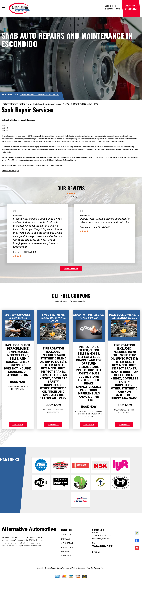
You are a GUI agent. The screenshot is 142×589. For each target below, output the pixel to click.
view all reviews (71, 268)
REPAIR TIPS (67, 547)
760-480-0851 (130, 9)
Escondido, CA (18, 216)
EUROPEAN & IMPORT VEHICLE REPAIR (77, 104)
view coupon (17, 424)
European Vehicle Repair (10, 171)
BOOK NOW (17, 382)
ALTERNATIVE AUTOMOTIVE (14, 104)
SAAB (96, 104)
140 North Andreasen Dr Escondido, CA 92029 (35, 95)
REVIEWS (65, 551)
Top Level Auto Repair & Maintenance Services (43, 104)
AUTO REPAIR (67, 543)
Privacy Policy (99, 568)
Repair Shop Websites (60, 568)
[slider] (71, 193)
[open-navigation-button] (3, 8)
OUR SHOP (66, 534)
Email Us (96, 552)
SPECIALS (65, 539)
